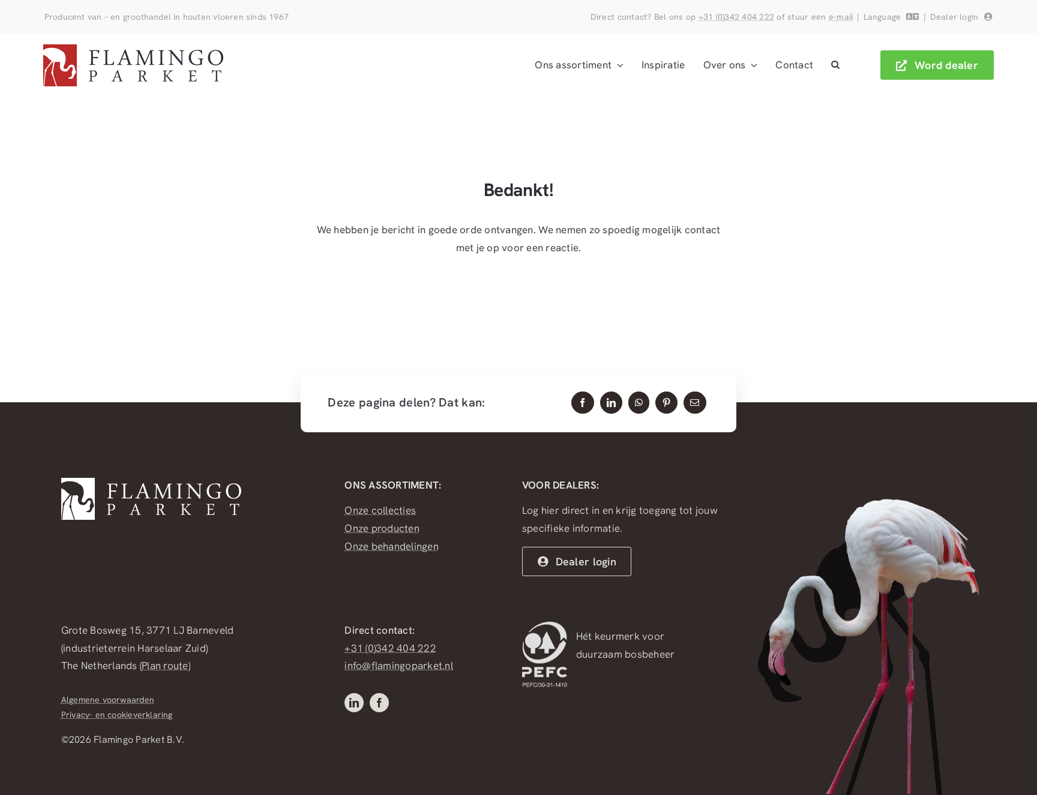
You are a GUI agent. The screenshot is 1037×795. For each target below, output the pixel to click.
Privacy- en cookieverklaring (117, 714)
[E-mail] (695, 403)
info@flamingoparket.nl (398, 665)
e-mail (841, 16)
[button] (835, 65)
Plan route (165, 665)
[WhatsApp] (638, 403)
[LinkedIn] (611, 403)
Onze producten (381, 528)
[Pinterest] (666, 403)
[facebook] (379, 702)
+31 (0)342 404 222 (737, 16)
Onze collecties (380, 510)
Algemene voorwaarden (107, 699)
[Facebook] (582, 403)
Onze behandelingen (391, 546)
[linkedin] (354, 702)
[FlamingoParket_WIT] (151, 482)
